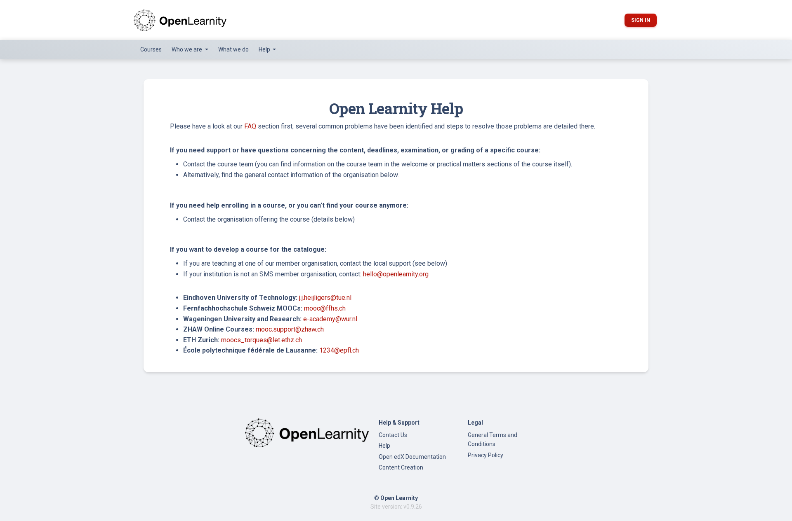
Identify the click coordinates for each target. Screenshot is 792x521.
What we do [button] (233, 49)
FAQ (250, 126)
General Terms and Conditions (492, 439)
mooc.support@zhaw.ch (290, 329)
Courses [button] (151, 49)
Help (384, 445)
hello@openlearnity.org (396, 274)
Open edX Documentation (412, 456)
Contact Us (393, 435)
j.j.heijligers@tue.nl (325, 297)
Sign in (640, 20)
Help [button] (265, 49)
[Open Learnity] (180, 20)
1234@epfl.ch (339, 350)
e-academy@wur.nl (330, 319)
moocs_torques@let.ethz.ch (261, 340)
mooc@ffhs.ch (325, 308)
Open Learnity (399, 498)
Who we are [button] (187, 49)
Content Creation (401, 467)
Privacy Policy (485, 455)
